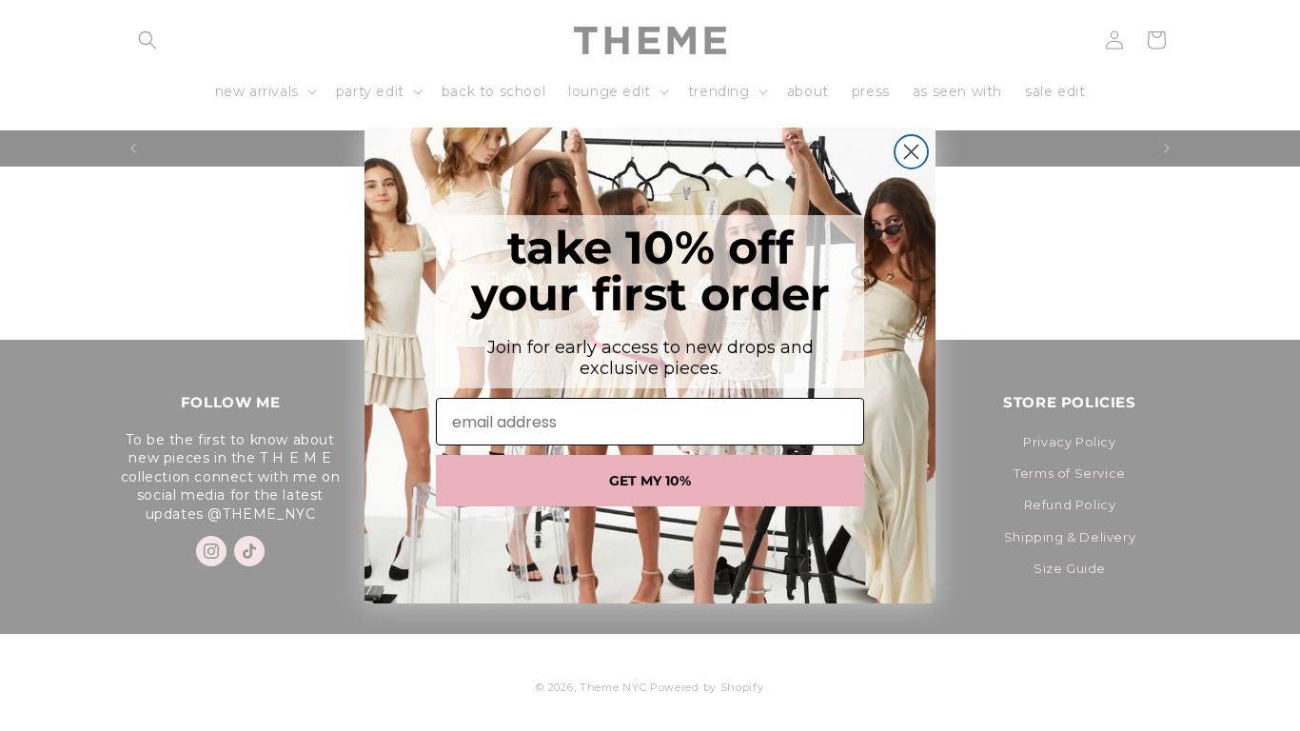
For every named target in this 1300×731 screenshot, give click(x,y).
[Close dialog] (911, 151)
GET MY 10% (650, 480)
